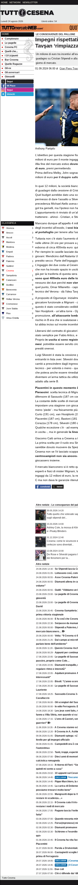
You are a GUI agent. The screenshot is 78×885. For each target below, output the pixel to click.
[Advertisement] (17, 200)
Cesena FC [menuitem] (11, 47)
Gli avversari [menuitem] (12, 72)
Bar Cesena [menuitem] (11, 59)
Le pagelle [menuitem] (10, 43)
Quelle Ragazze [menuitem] (13, 64)
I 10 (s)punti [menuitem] (11, 55)
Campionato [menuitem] (12, 38)
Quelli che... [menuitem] (11, 51)
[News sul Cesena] (27, 12)
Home (5, 34)
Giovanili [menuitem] (10, 76)
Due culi (59, 869)
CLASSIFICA (9, 223)
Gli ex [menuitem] (8, 68)
